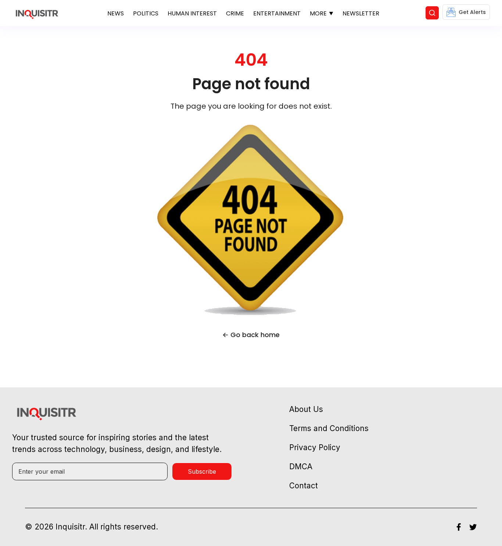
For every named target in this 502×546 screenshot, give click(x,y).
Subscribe (202, 471)
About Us (306, 409)
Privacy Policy (314, 447)
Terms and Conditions (329, 428)
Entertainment (277, 13)
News (115, 13)
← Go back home (251, 334)
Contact (303, 485)
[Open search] (432, 12)
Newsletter (361, 13)
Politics (145, 13)
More (318, 13)
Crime (235, 13)
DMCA (300, 466)
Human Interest (192, 13)
